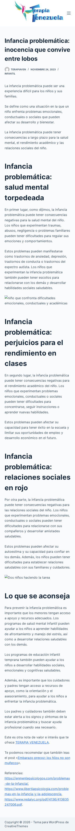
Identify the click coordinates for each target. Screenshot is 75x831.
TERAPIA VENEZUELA (32, 742)
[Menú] (69, 13)
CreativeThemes (16, 826)
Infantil (10, 73)
